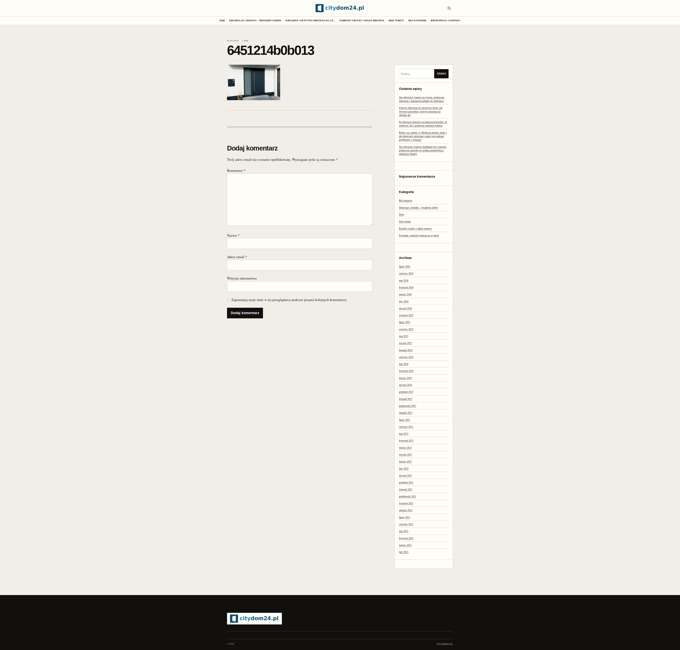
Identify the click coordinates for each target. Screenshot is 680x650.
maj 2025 (403, 336)
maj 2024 (403, 364)
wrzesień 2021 (406, 503)
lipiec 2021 (404, 517)
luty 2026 (404, 301)
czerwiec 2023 (406, 426)
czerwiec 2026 (406, 273)
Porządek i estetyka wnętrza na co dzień (419, 235)
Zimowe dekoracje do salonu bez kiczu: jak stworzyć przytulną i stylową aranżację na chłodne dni (420, 111)
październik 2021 (407, 496)
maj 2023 (403, 433)
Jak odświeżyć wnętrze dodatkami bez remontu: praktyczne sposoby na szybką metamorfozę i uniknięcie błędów (423, 150)
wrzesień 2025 (406, 315)
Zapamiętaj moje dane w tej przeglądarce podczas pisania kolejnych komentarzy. (289, 299)
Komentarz (236, 170)
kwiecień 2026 (406, 287)
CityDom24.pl (445, 644)
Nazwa (233, 235)
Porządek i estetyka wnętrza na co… (310, 20)
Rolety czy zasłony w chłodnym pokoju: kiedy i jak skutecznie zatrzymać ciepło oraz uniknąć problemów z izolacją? (423, 136)
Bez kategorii (417, 20)
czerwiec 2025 (406, 329)
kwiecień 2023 (406, 440)
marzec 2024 (405, 378)
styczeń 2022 (405, 475)
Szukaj (441, 73)
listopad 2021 (405, 489)
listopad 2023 (405, 398)
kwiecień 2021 (406, 538)
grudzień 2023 (406, 391)
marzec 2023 (405, 447)
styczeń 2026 (405, 308)
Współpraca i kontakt (445, 20)
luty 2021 (404, 552)
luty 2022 (404, 468)
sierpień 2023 (405, 412)
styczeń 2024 (405, 384)
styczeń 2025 (405, 343)
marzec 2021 (405, 545)
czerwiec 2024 (406, 357)
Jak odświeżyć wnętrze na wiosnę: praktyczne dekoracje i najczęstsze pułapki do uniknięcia (421, 99)
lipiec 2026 (404, 266)
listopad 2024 (405, 350)
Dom (222, 20)
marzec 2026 (405, 294)
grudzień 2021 (406, 482)
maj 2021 (403, 531)
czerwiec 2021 (406, 524)
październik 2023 (407, 405)
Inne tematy (396, 20)
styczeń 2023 (405, 454)
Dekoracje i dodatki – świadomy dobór (255, 20)
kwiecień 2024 (406, 370)
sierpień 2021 (405, 510)
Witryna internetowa (242, 278)
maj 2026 (403, 280)
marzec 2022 (405, 461)
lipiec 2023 (404, 419)
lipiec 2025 (404, 322)
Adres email (237, 256)
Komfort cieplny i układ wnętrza (362, 20)
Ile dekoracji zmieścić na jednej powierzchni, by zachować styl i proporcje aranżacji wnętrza (423, 123)
